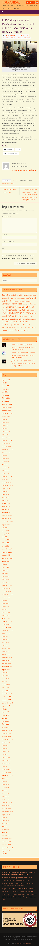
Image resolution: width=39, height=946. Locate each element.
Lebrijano (5, 319)
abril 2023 (5, 501)
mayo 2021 (5, 570)
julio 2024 (5, 455)
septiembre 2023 (7, 486)
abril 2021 (5, 573)
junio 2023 (5, 495)
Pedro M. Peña (11, 322)
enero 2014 (6, 836)
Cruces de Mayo (27, 304)
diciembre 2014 (7, 802)
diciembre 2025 (7, 404)
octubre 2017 (6, 700)
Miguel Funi (33, 319)
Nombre (5, 234)
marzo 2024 (6, 467)
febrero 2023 (6, 507)
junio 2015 (5, 784)
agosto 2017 (6, 706)
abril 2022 (5, 537)
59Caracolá (19, 298)
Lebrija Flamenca (11, 2)
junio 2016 (5, 748)
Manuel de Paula (25, 319)
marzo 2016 (6, 757)
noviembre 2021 (7, 552)
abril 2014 (5, 827)
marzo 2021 (6, 576)
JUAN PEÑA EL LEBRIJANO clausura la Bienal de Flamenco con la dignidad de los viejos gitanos (23, 363)
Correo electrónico (8, 241)
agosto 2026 (6, 380)
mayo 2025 (5, 425)
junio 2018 (5, 676)
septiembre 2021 (7, 558)
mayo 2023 (5, 498)
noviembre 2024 (7, 443)
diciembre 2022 (7, 513)
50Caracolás (24, 295)
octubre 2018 (6, 664)
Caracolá (5, 303)
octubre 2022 (6, 519)
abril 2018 (5, 682)
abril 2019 (5, 645)
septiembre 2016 (7, 739)
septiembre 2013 (7, 848)
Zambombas (22, 330)
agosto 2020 (6, 597)
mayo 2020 (5, 606)
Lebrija (29, 316)
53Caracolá (32, 295)
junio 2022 (5, 531)
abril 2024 (5, 464)
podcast (14, 324)
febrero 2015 (6, 796)
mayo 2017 (5, 715)
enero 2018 (6, 691)
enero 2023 (6, 510)
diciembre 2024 (7, 440)
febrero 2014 (6, 833)
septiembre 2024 (7, 449)
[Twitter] (30, 2)
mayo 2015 (5, 787)
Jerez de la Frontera (24, 312)
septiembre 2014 (7, 812)
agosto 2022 (6, 525)
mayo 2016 (5, 751)
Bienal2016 (20, 301)
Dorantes (10, 306)
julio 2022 (5, 528)
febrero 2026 (6, 398)
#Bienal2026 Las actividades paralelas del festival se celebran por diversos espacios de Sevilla (23, 355)
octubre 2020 (6, 591)
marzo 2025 (6, 431)
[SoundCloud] (37, 2)
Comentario (6, 217)
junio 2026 (5, 386)
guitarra (32, 310)
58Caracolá (13, 298)
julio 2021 (5, 564)
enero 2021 (6, 582)
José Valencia (14, 316)
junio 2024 (5, 458)
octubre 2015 (6, 772)
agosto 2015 (6, 778)
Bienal (14, 301)
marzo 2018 (6, 685)
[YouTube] (27, 2)
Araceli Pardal (11, 35)
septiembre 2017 (7, 703)
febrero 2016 (6, 760)
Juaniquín (24, 316)
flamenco (29, 306)
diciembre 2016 (7, 730)
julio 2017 (5, 709)
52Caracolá (14, 180)
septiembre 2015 (7, 775)
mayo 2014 (5, 824)
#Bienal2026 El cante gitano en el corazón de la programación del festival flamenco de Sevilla (24, 347)
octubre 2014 (6, 808)
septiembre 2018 (7, 667)
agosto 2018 (6, 670)
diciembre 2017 (7, 694)
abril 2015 (5, 790)
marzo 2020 (6, 612)
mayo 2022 (5, 534)
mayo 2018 (5, 679)
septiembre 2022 (7, 522)
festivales (19, 306)
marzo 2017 (6, 721)
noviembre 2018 (7, 661)
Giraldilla (15, 309)
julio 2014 (5, 818)
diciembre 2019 (7, 621)
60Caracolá (25, 298)
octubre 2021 (6, 555)
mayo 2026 (5, 389)
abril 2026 (5, 392)
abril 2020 (5, 609)
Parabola (19, 943)
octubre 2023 (6, 482)
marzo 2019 (6, 649)
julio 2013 (5, 854)
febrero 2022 (6, 543)
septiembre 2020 (7, 594)
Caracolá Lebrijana (9, 38)
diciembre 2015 (7, 766)
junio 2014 (5, 821)
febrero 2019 (6, 652)
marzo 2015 (6, 793)
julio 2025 (5, 419)
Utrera (33, 327)
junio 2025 (5, 422)
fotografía (6, 309)
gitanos (25, 310)
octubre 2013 (6, 845)
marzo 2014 (6, 830)
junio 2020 (5, 603)
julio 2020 (5, 600)
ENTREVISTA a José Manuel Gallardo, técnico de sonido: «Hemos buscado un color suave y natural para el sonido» (29, 195)
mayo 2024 (5, 461)
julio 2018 (5, 673)
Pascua (4, 322)
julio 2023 (5, 492)
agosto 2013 (6, 851)
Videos (4, 331)
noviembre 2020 (7, 588)
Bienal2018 (27, 301)
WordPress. (27, 943)
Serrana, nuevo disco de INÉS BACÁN (9, 191)
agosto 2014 (6, 815)
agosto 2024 (6, 452)
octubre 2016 (6, 736)
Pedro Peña (19, 322)
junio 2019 (5, 639)
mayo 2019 (5, 643)
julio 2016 (5, 745)
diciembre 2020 (7, 585)
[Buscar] (35, 281)
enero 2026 (6, 401)
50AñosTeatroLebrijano (10, 295)
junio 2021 (5, 567)
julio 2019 (5, 636)
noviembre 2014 (7, 806)
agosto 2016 (6, 742)
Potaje (20, 325)
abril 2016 (5, 754)
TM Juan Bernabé (25, 328)
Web (3, 248)
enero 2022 (6, 546)
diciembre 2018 (7, 658)
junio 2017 (5, 712)
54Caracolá (5, 298)
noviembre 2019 (7, 624)
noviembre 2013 (7, 842)
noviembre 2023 (7, 479)
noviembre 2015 (7, 769)
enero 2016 (6, 763)
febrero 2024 (6, 470)
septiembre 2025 (7, 413)
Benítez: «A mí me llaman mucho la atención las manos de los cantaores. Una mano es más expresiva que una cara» (19, 896)
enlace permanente (8, 183)
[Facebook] (33, 2)
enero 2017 (6, 727)
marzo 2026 (6, 395)
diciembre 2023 (7, 476)
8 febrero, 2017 (23, 35)
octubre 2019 (6, 627)
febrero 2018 (6, 688)
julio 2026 (5, 383)
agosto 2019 (6, 633)
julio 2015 (5, 781)
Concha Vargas (15, 303)
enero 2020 (6, 618)
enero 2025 (6, 437)
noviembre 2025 (7, 407)
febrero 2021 (6, 579)
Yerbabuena (10, 331)
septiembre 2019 (7, 630)
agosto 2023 (6, 488)
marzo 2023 (6, 504)
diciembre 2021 (7, 549)
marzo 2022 (6, 540)
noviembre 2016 (7, 733)
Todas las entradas (23, 38)
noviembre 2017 (7, 697)
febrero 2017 (6, 724)
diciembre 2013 (7, 839)
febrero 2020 (6, 615)
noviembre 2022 (7, 516)
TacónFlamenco (14, 328)
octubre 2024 (6, 446)
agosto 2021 (6, 561)
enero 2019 (6, 655)
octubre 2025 (6, 410)
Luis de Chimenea (15, 319)
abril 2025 (5, 428)
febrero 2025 (6, 434)
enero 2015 (6, 799)
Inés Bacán (8, 312)
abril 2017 (5, 718)
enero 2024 (6, 473)
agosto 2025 (6, 416)
